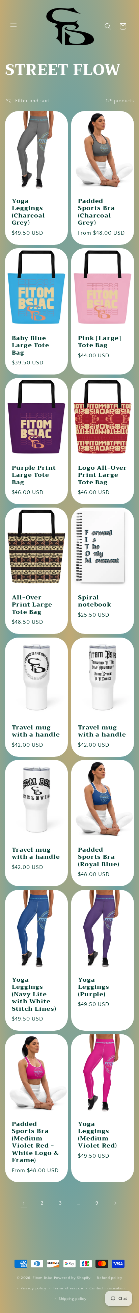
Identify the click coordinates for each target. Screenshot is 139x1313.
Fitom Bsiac (43, 1278)
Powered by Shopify (72, 1278)
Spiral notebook (95, 601)
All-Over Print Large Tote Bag (32, 605)
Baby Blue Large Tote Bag (30, 345)
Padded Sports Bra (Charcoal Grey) (96, 212)
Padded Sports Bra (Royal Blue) (98, 857)
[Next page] (115, 1203)
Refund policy (109, 1278)
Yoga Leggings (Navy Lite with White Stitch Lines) (34, 994)
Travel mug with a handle (36, 731)
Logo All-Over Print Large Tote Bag (102, 475)
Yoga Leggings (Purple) (93, 987)
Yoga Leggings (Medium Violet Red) (97, 1135)
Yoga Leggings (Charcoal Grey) (28, 212)
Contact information (106, 1288)
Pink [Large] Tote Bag (99, 341)
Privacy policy (34, 1288)
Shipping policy (73, 1299)
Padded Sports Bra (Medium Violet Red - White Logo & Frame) (35, 1142)
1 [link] (24, 1203)
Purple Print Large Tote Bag (34, 475)
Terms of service (68, 1288)
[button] (13, 26)
